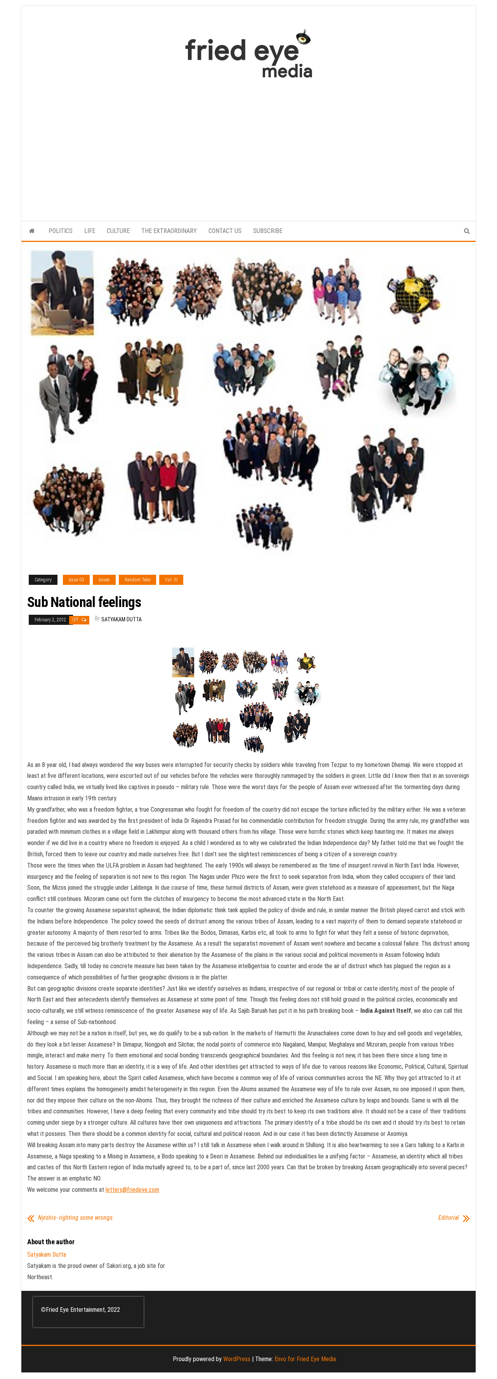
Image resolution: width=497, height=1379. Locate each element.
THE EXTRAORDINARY (169, 231)
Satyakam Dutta (121, 619)
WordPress (236, 1359)
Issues (104, 580)
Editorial (448, 1217)
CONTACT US (225, 231)
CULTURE (118, 231)
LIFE (89, 231)
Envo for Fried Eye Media (305, 1359)
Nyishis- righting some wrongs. (76, 1217)
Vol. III (171, 580)
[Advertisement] (248, 145)
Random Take (137, 580)
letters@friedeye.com (132, 1189)
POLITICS (61, 231)
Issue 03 (76, 580)
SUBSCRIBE (267, 231)
